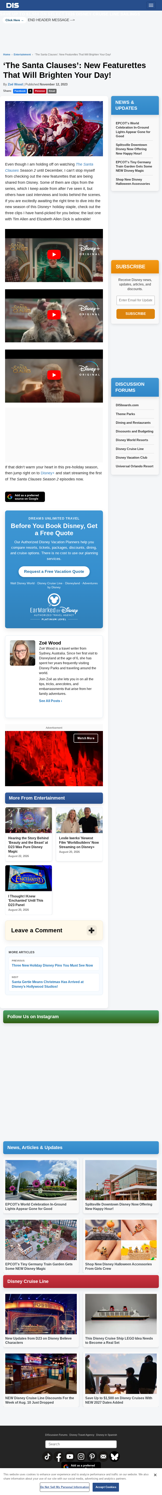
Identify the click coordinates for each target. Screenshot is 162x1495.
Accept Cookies (106, 1487)
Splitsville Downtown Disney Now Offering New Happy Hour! (131, 149)
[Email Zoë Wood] (42, 709)
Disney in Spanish (106, 1434)
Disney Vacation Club (131, 457)
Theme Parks (125, 414)
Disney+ (48, 473)
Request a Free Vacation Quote (54, 571)
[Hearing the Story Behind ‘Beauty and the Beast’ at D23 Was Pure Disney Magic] (28, 820)
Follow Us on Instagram (33, 1016)
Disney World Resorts (132, 440)
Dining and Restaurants (133, 422)
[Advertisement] (54, 434)
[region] (81, 1481)
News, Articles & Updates (34, 1147)
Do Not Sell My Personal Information (64, 1487)
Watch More (85, 738)
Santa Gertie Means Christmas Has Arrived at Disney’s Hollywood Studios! (48, 982)
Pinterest (40, 91)
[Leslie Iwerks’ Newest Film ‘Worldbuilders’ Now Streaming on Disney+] (79, 820)
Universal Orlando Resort (134, 466)
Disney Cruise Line (130, 449)
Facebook (20, 91)
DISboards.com (127, 405)
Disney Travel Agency (81, 1434)
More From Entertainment (37, 798)
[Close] (155, 1475)
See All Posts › (50, 701)
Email (52, 91)
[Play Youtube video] (54, 254)
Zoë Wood (15, 84)
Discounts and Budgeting (134, 431)
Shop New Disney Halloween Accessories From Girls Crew (133, 184)
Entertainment (22, 54)
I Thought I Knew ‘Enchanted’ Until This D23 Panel (25, 900)
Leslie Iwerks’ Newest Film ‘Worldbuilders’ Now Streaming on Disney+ (79, 842)
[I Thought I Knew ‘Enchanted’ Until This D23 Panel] (28, 878)
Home (6, 54)
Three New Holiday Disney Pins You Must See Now (52, 963)
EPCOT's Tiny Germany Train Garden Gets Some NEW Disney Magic (134, 166)
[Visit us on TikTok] (47, 1456)
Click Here (12, 20)
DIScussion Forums (56, 1434)
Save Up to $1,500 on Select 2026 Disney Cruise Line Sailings (70, 14)
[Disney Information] (12, 5)
